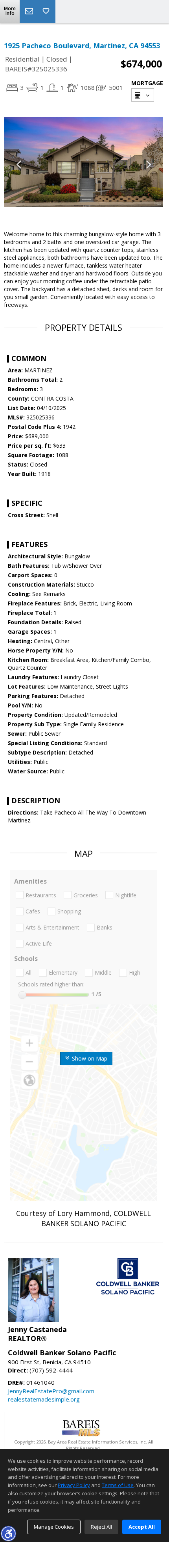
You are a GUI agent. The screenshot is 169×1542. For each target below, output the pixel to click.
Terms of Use (118, 1485)
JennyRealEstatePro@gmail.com (51, 1391)
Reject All (101, 1526)
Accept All (142, 1526)
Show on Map (88, 1058)
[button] (8, 1533)
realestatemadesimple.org (44, 1399)
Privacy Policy (74, 1485)
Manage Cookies (54, 1526)
